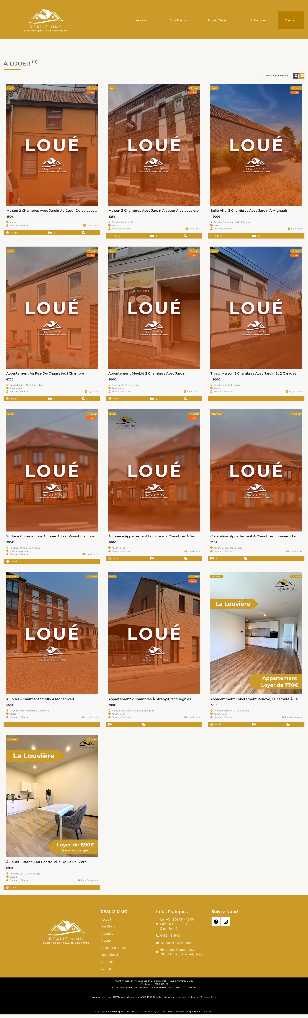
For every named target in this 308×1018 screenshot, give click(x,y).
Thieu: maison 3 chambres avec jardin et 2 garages (253, 373)
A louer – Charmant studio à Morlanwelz (40, 699)
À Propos (257, 20)
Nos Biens (178, 20)
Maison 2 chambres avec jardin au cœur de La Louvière (53, 211)
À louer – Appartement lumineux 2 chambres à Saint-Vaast (158, 536)
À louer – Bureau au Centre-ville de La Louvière (46, 862)
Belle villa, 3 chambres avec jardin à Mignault (248, 211)
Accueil (142, 20)
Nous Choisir (218, 20)
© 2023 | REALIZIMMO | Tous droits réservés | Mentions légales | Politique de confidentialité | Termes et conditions (154, 1011)
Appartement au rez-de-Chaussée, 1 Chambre (45, 373)
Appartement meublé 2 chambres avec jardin (146, 373)
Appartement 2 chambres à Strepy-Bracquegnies (149, 699)
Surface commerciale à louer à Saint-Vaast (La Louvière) (54, 536)
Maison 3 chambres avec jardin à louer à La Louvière (153, 211)
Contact (291, 20)
